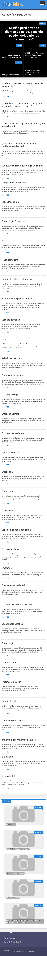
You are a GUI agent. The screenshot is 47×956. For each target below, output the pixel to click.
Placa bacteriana (9, 259)
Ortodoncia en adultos (12, 433)
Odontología (7, 643)
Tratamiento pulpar (11, 681)
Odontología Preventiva (13, 221)
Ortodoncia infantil (10, 414)
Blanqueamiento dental (13, 585)
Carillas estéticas (10, 549)
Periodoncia (7, 491)
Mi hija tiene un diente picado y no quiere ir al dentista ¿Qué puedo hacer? (22, 105)
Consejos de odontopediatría (16, 529)
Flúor (4, 339)
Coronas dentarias (10, 319)
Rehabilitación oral (10, 202)
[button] (42, 3)
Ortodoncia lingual (10, 394)
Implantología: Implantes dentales (18, 739)
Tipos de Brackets (10, 452)
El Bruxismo (7, 756)
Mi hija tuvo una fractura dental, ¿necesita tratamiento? (22, 84)
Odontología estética (12, 624)
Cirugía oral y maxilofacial (14, 182)
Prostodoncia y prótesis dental (17, 298)
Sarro (4, 240)
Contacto (31, 951)
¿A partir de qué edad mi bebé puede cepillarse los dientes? (19, 145)
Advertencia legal (19, 951)
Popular (6, 801)
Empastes (6, 568)
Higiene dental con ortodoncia (16, 279)
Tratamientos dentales (12, 375)
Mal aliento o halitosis (12, 720)
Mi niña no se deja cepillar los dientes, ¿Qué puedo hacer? (23, 125)
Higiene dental (8, 701)
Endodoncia (7, 510)
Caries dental (8, 776)
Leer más (5, 96)
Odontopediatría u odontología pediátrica (22, 165)
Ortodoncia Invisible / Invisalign (17, 604)
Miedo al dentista (10, 662)
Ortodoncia (7, 471)
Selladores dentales (11, 358)
